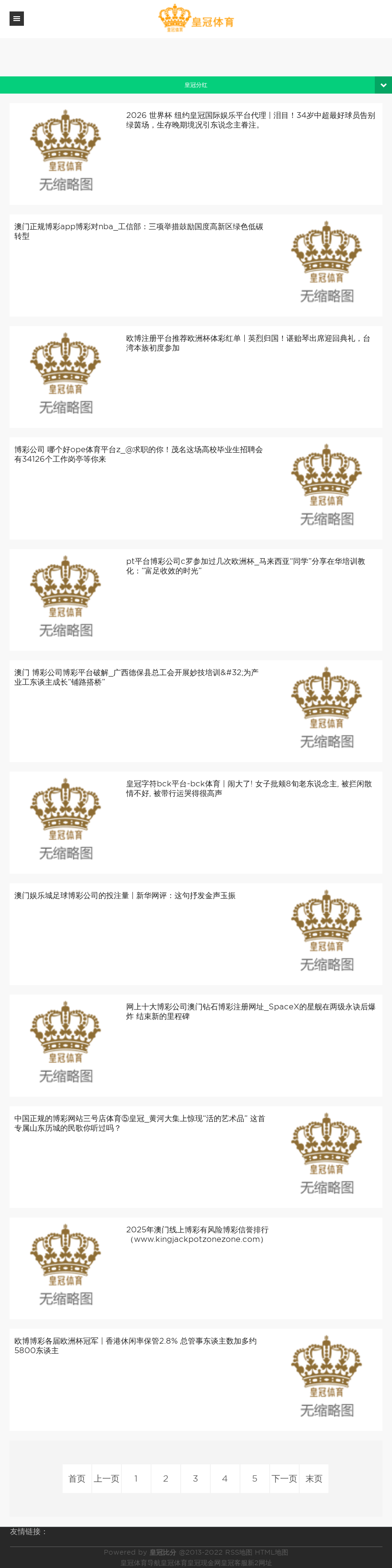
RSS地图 (238, 1552)
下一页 (284, 1478)
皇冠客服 (234, 1563)
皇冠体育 (174, 1563)
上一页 (107, 1478)
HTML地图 (271, 1552)
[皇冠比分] (196, 18)
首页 (77, 1478)
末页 (314, 1478)
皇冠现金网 (204, 1563)
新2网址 (260, 1563)
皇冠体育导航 (140, 1563)
